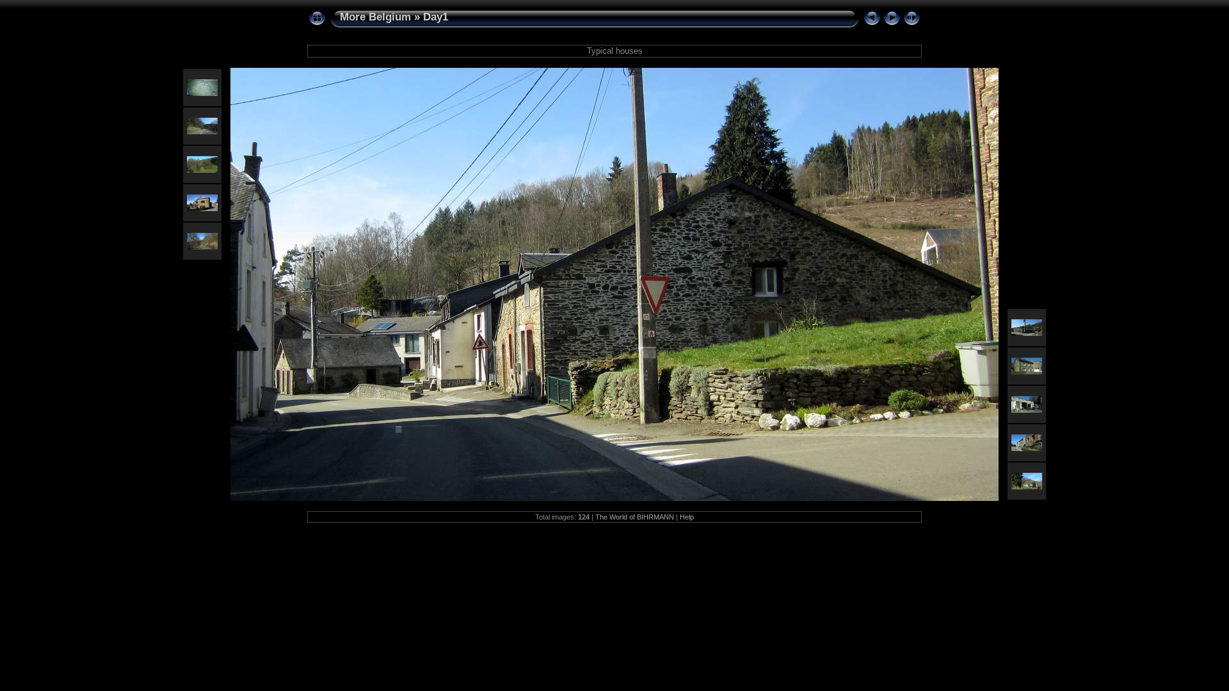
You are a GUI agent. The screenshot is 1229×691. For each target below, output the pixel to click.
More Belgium (375, 17)
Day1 (435, 17)
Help (687, 517)
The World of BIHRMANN (634, 517)
